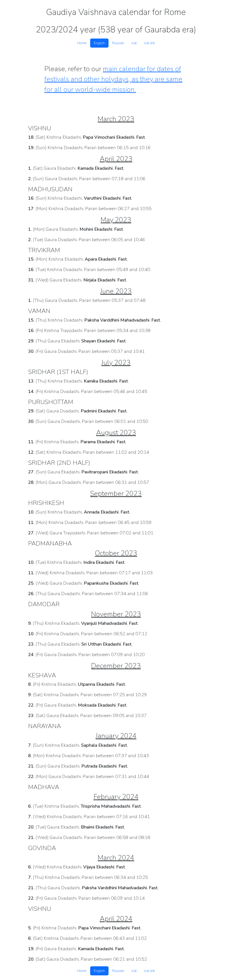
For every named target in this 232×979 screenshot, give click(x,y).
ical (134, 43)
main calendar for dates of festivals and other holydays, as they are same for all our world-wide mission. (113, 79)
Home (82, 43)
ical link (149, 43)
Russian (118, 43)
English (99, 43)
